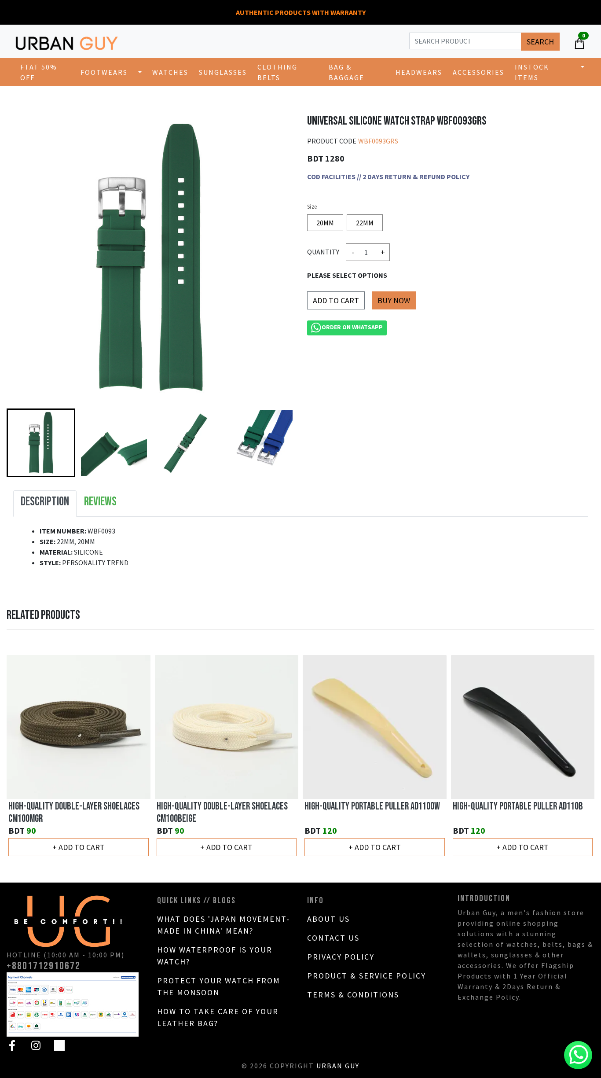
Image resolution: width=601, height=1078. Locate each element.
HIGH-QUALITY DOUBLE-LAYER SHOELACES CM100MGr (73, 812)
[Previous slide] (22, 756)
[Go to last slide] (22, 443)
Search (540, 42)
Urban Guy (337, 1065)
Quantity (323, 251)
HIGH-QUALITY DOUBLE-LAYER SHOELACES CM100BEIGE (222, 812)
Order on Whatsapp (352, 327)
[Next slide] (278, 443)
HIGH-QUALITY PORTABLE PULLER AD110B (518, 806)
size (312, 206)
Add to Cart (336, 300)
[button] (41, 442)
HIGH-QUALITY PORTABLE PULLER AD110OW (372, 806)
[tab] (45, 503)
